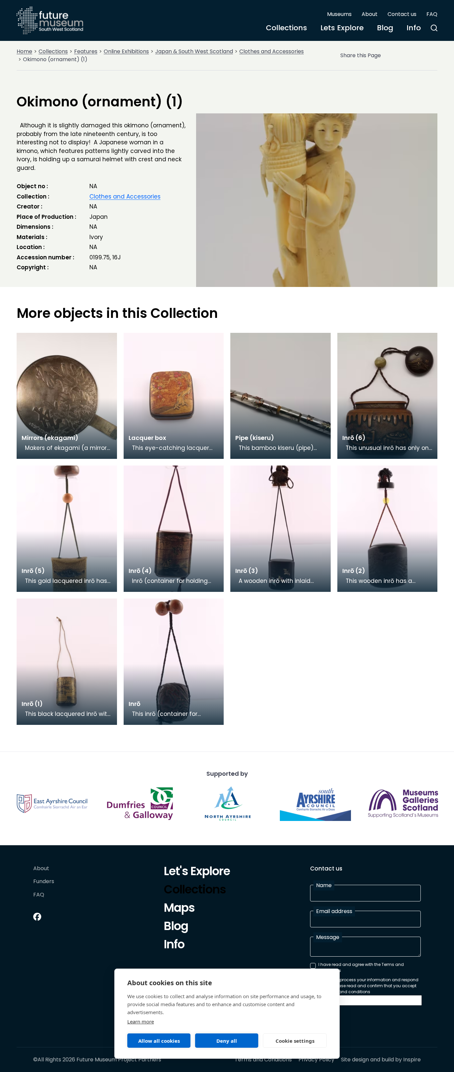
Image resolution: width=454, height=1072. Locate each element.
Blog (385, 28)
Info (413, 28)
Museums (339, 14)
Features (85, 51)
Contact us (402, 14)
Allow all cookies (159, 1040)
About (370, 14)
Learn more (140, 1021)
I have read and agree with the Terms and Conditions (361, 967)
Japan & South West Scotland (194, 51)
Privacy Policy (316, 1059)
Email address (334, 911)
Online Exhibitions (126, 51)
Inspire (412, 1059)
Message (327, 937)
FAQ (431, 14)
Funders (43, 881)
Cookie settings (295, 1040)
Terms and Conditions (263, 1059)
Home (24, 51)
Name (324, 885)
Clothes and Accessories (271, 51)
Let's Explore (197, 872)
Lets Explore (342, 28)
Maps (179, 909)
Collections (286, 28)
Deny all (226, 1040)
